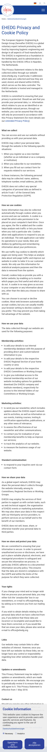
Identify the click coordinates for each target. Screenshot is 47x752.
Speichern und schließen (12, 744)
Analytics (21, 734)
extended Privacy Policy (17, 120)
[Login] (40, 3)
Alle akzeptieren (34, 744)
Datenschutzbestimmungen (16, 19)
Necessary (9, 734)
